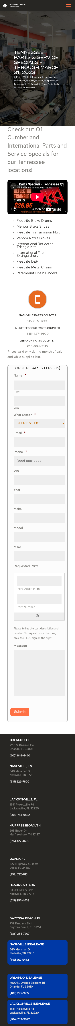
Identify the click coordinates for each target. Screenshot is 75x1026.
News (31, 81)
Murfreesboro (51, 77)
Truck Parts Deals (50, 84)
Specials (51, 81)
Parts (40, 81)
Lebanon (36, 77)
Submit (20, 712)
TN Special (32, 84)
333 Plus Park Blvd (21, 890)
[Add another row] (37, 615)
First (16, 392)
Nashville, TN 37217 (22, 894)
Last (16, 408)
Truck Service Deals (25, 88)
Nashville (20, 81)
